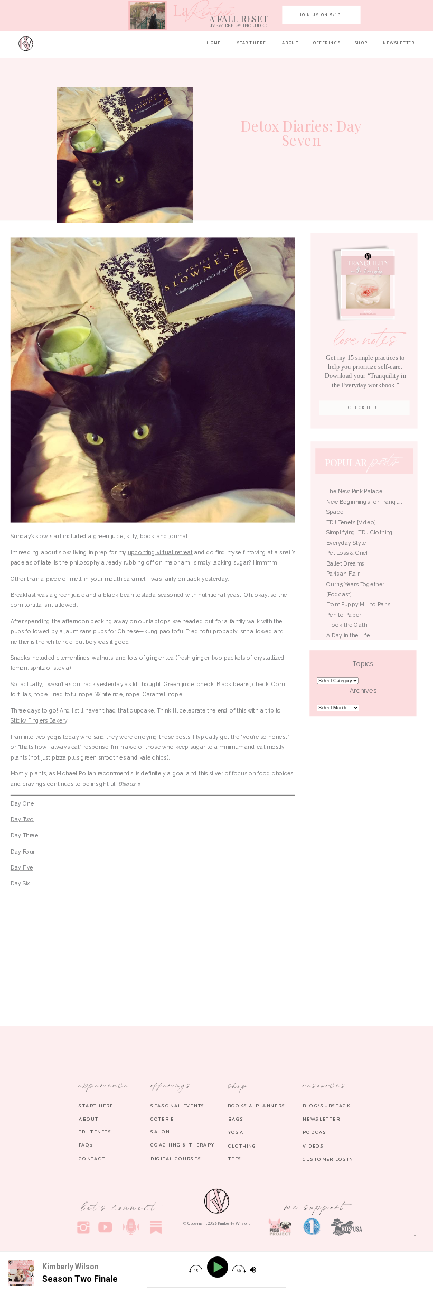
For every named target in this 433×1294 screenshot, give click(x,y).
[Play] (218, 1267)
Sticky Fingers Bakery (39, 720)
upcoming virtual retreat (160, 552)
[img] (195, 1269)
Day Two (22, 819)
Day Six (20, 883)
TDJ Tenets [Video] (351, 522)
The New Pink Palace (354, 491)
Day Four (23, 851)
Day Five (22, 867)
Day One (22, 803)
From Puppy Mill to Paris (358, 604)
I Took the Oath (347, 625)
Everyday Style (346, 543)
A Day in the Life (348, 635)
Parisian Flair (343, 573)
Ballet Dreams (345, 563)
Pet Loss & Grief (348, 553)
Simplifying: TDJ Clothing (359, 532)
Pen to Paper (343, 615)
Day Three (24, 835)
